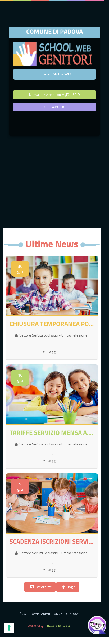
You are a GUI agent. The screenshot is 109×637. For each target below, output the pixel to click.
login (72, 587)
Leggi (51, 351)
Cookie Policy (35, 626)
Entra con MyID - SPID (54, 74)
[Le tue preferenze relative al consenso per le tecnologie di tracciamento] (9, 628)
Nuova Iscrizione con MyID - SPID (54, 94)
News (54, 107)
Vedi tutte (44, 587)
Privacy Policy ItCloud (58, 626)
